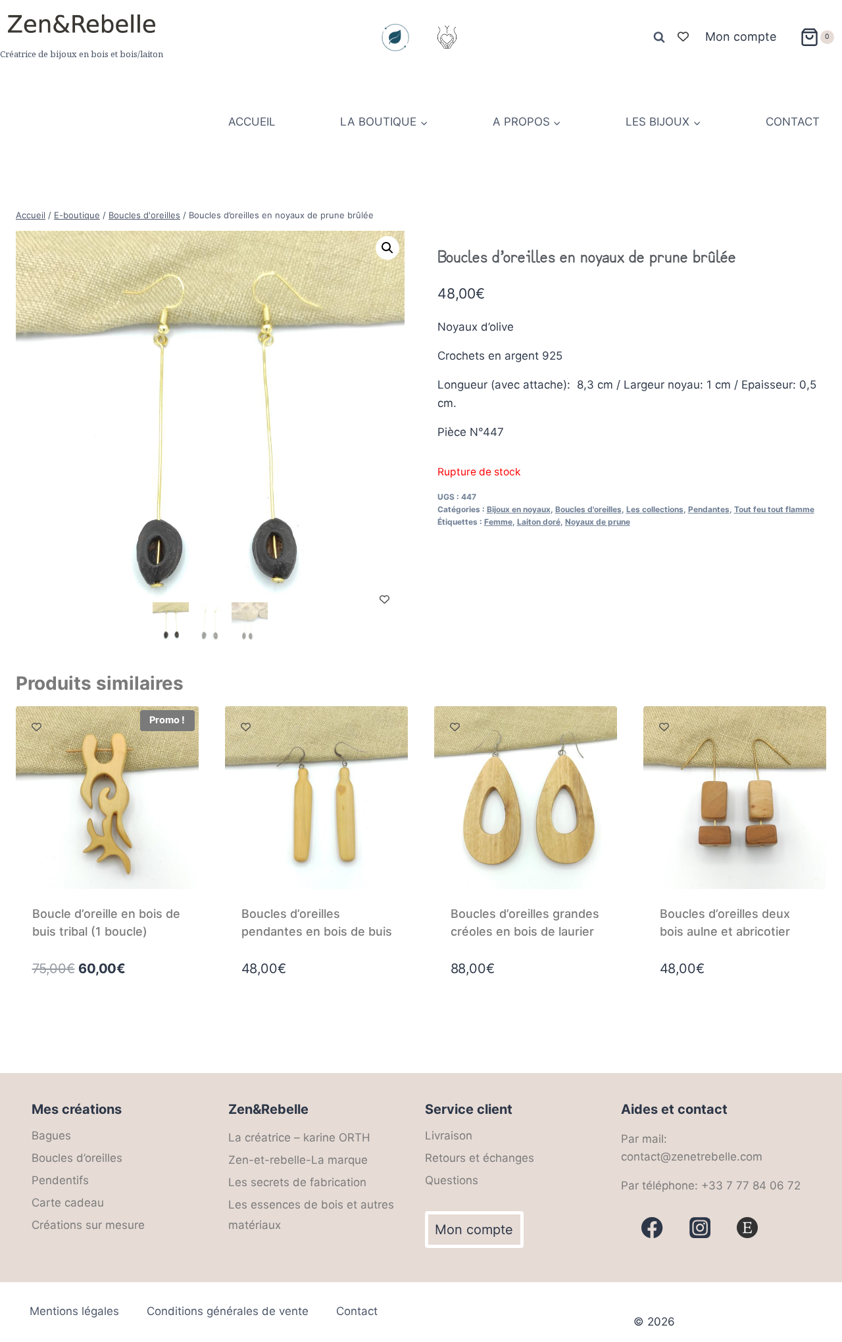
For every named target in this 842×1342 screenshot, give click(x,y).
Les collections (654, 509)
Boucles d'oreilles (588, 509)
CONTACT (793, 121)
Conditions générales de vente (228, 1311)
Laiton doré (538, 522)
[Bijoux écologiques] (395, 37)
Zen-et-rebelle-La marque (298, 1159)
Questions (451, 1180)
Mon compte (740, 36)
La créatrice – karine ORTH (299, 1137)
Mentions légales (74, 1311)
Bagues (51, 1135)
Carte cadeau (68, 1202)
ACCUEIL (252, 121)
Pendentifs (60, 1180)
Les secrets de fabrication (297, 1182)
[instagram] (700, 1228)
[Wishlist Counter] (683, 37)
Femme (498, 522)
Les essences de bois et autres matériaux (311, 1215)
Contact (357, 1311)
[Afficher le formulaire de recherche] (659, 37)
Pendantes (709, 509)
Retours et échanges (479, 1157)
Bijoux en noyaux (519, 509)
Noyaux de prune (597, 522)
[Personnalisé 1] (747, 1228)
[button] (387, 248)
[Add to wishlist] (384, 599)
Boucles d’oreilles (77, 1157)
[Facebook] (652, 1228)
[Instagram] (446, 37)
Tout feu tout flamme (774, 509)
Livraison (448, 1135)
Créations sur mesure (88, 1225)
